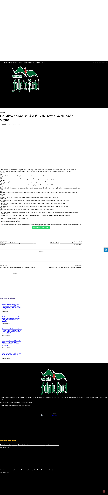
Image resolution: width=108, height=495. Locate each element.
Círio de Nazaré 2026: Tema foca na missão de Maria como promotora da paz (11, 354)
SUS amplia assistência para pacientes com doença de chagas (18, 243)
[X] (61, 79)
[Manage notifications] (104, 491)
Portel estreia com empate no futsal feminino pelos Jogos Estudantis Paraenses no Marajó (12, 319)
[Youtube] (69, 79)
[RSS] (50, 79)
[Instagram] (46, 79)
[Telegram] (53, 79)
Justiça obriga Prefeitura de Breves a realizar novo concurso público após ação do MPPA (11, 343)
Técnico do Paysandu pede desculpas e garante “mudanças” (66, 243)
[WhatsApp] (65, 79)
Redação (4, 124)
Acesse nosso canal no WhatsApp (41, 227)
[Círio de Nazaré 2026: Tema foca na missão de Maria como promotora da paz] (26, 354)
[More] (79, 128)
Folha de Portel (13, 402)
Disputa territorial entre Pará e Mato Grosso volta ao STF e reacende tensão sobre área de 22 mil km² (12, 331)
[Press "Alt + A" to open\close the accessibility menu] (106, 250)
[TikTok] (57, 79)
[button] (106, 97)
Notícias (2, 112)
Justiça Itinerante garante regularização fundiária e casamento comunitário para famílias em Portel (11, 307)
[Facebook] (42, 79)
